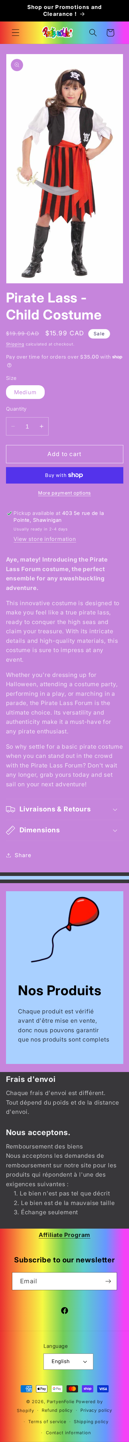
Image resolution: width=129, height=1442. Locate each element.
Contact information (68, 1432)
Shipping (15, 344)
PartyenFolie (60, 1401)
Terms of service (47, 1421)
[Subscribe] (108, 1281)
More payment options (64, 493)
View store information (45, 539)
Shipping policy (91, 1421)
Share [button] (23, 855)
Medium (25, 392)
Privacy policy (96, 1410)
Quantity (16, 409)
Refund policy (57, 1410)
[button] (15, 32)
